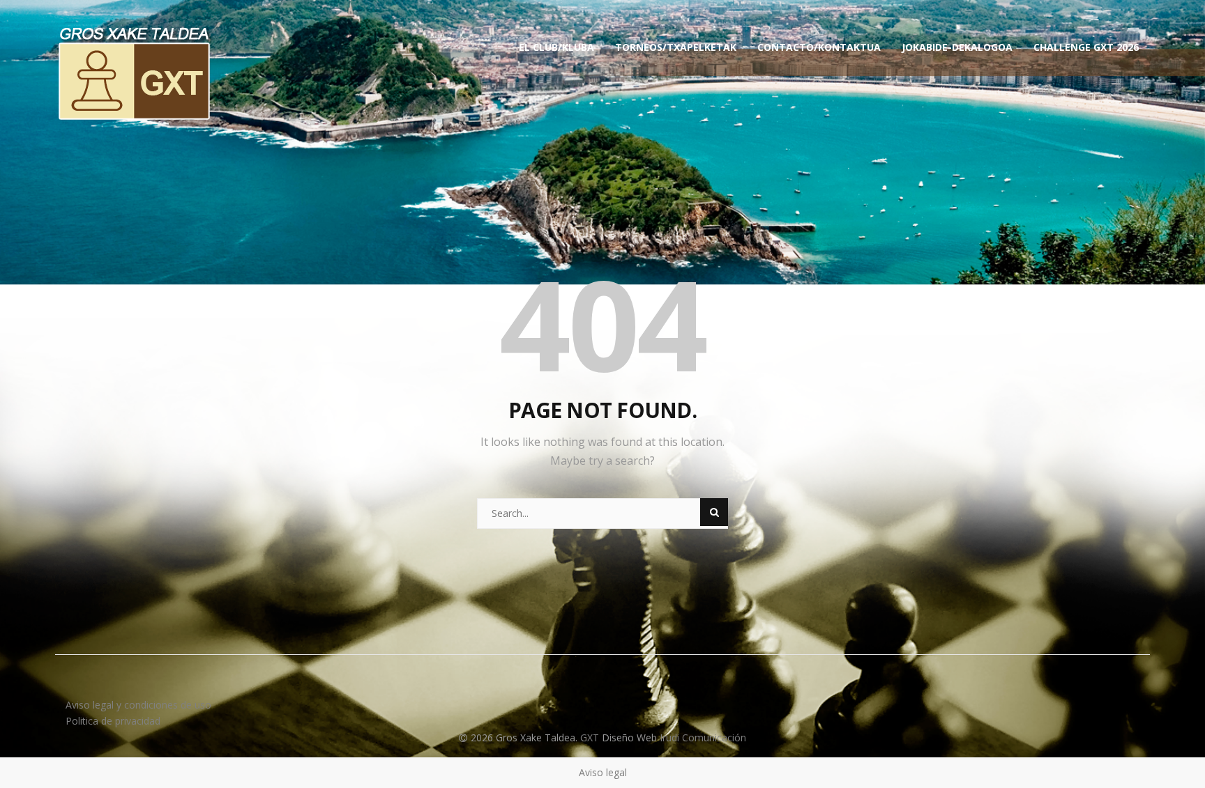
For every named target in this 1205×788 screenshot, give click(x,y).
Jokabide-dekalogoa (957, 47)
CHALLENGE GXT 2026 (1086, 47)
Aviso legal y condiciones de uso (138, 704)
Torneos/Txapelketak (675, 47)
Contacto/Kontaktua (819, 47)
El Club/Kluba (556, 47)
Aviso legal (603, 772)
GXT (591, 737)
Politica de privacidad (113, 720)
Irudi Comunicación (703, 737)
